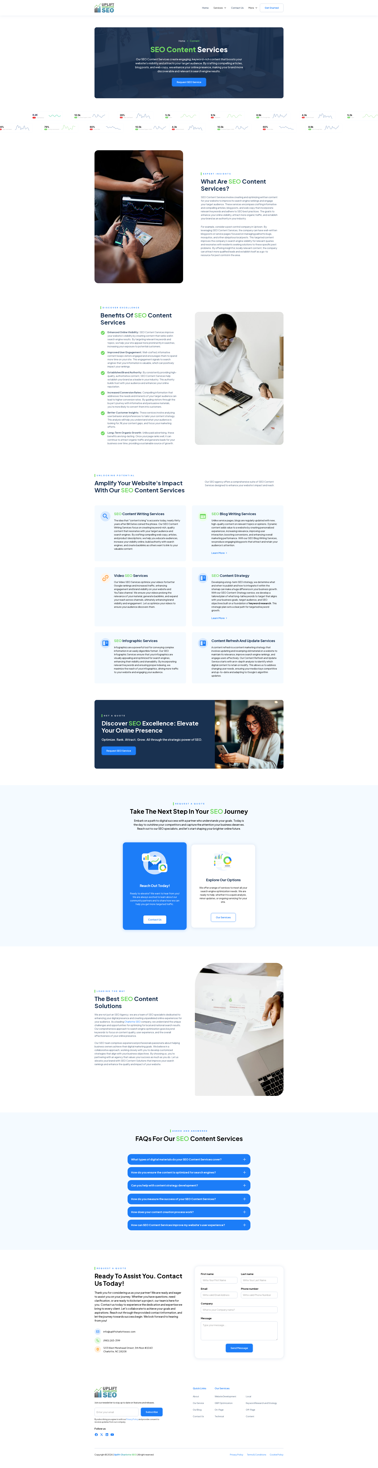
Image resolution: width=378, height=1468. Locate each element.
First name (207, 1274)
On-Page (219, 1409)
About (196, 1396)
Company (207, 1303)
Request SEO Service (189, 82)
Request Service (118, 750)
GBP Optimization (224, 1403)
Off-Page (250, 1409)
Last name (247, 1274)
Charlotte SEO (132, 1021)
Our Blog (197, 1409)
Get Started (272, 7)
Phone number (250, 1288)
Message (206, 1318)
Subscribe (152, 1411)
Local (248, 1396)
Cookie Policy (277, 1454)
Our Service (198, 1403)
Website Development (225, 1396)
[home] (106, 8)
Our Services (223, 917)
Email (204, 1288)
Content (250, 1416)
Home (205, 7)
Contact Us (237, 7)
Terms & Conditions (256, 1454)
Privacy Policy (236, 1454)
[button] (220, 8)
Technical (219, 1416)
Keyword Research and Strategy (261, 1403)
